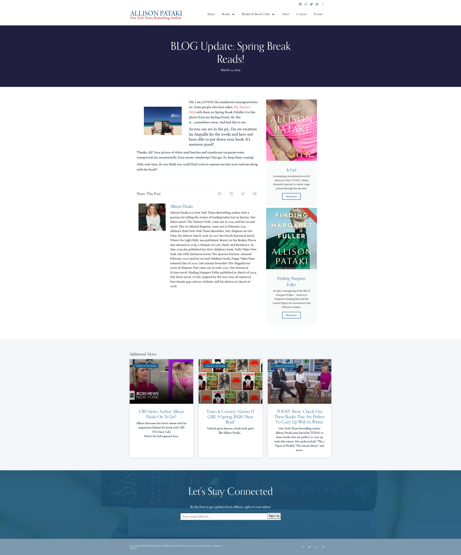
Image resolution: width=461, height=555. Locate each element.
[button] (220, 194)
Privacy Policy (187, 546)
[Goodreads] (322, 4)
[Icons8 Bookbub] (317, 4)
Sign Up (274, 516)
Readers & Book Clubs (256, 14)
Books (226, 14)
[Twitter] (311, 4)
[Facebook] (300, 4)
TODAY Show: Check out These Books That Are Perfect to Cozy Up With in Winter (299, 417)
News (285, 14)
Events (318, 14)
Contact (301, 14)
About (211, 14)
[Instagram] (305, 4)
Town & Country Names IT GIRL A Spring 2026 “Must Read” (230, 417)
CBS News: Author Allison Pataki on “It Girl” (161, 414)
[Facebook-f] (302, 546)
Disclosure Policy (204, 546)
